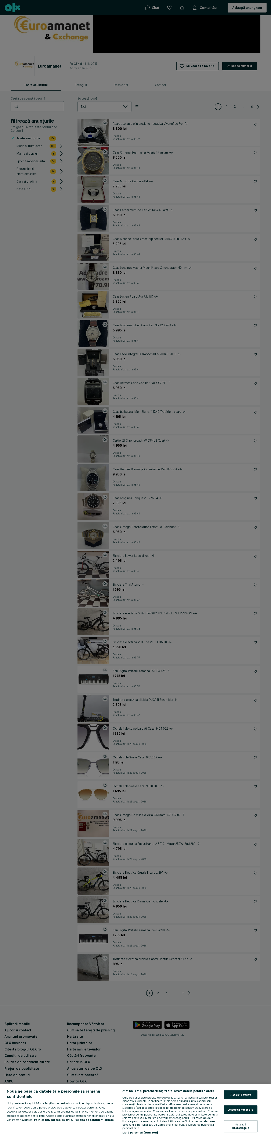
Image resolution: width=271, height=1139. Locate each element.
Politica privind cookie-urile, (53, 1119)
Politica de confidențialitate (94, 1119)
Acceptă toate (241, 1094)
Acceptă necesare (240, 1109)
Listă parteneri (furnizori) (140, 1132)
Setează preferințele (240, 1126)
